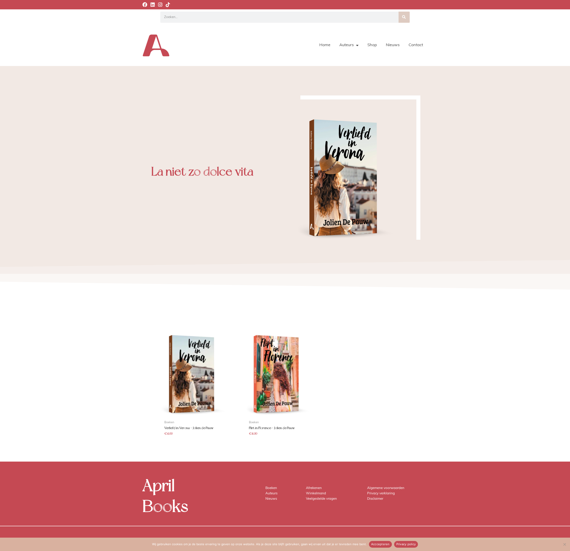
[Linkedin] (152, 4)
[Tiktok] (167, 4)
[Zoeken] (404, 17)
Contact (416, 45)
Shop (372, 45)
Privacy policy (406, 544)
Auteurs (346, 45)
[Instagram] (160, 4)
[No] (564, 544)
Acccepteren (380, 544)
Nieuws (393, 45)
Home (324, 45)
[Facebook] (144, 4)
